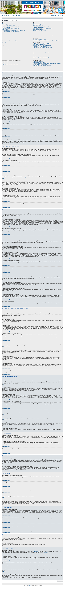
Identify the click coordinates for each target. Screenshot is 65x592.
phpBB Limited (35, 551)
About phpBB (45, 552)
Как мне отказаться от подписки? (38, 53)
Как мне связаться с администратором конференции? (42, 65)
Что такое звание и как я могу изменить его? (9, 41)
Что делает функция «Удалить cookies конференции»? (11, 31)
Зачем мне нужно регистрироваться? (8, 23)
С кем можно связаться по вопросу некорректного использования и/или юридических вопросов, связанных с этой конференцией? (47, 64)
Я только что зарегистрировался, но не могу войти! (10, 26)
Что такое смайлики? (5, 63)
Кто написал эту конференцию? (38, 61)
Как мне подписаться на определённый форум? (41, 52)
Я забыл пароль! (5, 29)
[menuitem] (7, 15)
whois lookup (11, 564)
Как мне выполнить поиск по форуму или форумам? (41, 43)
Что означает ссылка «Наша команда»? (39, 30)
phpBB (26, 177)
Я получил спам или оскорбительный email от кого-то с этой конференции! (45, 35)
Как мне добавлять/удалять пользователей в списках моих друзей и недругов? (46, 40)
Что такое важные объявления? (7, 65)
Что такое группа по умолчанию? (38, 29)
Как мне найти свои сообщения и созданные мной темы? (42, 47)
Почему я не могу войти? (6, 27)
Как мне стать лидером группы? (38, 27)
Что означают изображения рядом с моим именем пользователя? (12, 39)
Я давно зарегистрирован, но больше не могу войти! (10, 28)
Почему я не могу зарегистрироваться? (8, 25)
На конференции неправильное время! (8, 36)
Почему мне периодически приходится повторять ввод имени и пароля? (14, 30)
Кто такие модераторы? (37, 24)
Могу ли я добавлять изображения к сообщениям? (10, 64)
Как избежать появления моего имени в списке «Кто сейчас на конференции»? (15, 35)
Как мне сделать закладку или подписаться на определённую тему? (44, 51)
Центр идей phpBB (5, 558)
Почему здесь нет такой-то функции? (39, 62)
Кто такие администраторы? (37, 23)
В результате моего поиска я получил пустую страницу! (42, 45)
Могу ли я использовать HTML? (7, 62)
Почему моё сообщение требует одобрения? (9, 56)
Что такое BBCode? (5, 61)
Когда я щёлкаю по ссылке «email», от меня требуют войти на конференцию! (14, 42)
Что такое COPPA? (5, 24)
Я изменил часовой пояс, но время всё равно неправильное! (12, 37)
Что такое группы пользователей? (38, 25)
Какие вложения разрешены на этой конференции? (41, 57)
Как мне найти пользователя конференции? (40, 46)
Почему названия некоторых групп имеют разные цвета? (42, 28)
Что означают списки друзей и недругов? (39, 39)
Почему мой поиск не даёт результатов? (39, 44)
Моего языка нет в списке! (6, 38)
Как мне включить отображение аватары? (9, 40)
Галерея (62, 15)
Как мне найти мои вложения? (38, 58)
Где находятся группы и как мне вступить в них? (41, 26)
